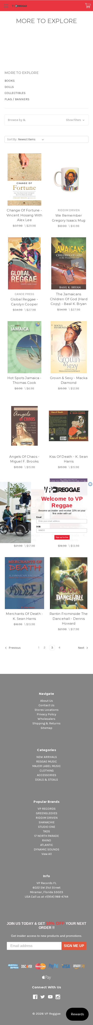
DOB (38, 527)
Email (38, 517)
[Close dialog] (90, 484)
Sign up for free (62, 537)
